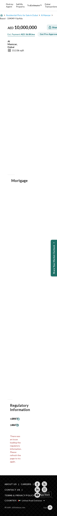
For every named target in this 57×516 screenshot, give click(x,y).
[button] (54, 258)
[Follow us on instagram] (44, 489)
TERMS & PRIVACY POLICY (20, 495)
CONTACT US (12, 489)
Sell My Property (20, 5)
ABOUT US (11, 484)
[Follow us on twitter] (44, 484)
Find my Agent (9, 5)
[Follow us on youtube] (37, 495)
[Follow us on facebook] (37, 484)
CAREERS (26, 484)
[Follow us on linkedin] (37, 489)
